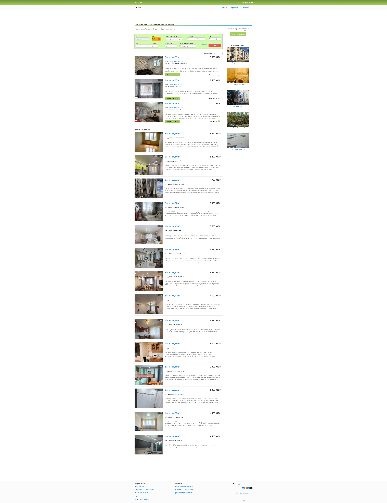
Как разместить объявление (144, 490)
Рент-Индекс (144, 499)
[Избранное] (252, 3)
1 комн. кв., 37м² (172, 180)
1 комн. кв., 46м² (172, 249)
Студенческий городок (176, 61)
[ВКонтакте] (243, 488)
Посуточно (245, 8)
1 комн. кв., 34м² (172, 320)
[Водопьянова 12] (149, 112)
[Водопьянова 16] (149, 88)
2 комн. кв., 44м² (172, 295)
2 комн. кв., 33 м (172, 57)
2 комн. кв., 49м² (172, 133)
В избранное (213, 75)
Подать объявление (238, 34)
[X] (251, 488)
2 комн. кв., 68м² (172, 366)
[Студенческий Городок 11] (149, 65)
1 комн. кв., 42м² (172, 226)
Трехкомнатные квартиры (183, 493)
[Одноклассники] (245, 488)
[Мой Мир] (248, 488)
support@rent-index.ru (245, 501)
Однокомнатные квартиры (184, 486)
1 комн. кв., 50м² (172, 156)
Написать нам (139, 486)
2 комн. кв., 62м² (172, 272)
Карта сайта (139, 496)
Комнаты (178, 496)
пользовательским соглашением (171, 502)
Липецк (139, 7)
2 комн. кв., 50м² (172, 203)
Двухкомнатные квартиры (184, 490)
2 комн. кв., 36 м (172, 103)
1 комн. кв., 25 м (172, 80)
